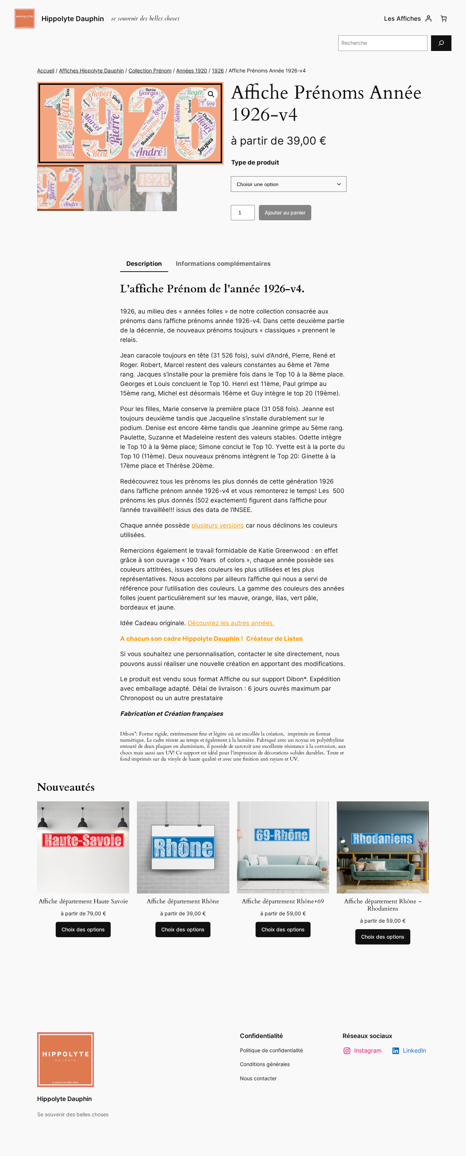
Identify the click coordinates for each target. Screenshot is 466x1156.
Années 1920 (191, 70)
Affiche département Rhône (183, 901)
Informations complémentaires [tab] (223, 263)
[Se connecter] (428, 18)
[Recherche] (441, 43)
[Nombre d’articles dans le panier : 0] (443, 18)
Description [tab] (144, 263)
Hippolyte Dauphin (73, 18)
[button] (211, 94)
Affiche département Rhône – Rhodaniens (383, 905)
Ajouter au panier (285, 212)
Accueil (45, 70)
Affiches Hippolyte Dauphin (91, 70)
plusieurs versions (217, 525)
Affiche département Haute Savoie (83, 901)
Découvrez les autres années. (231, 623)
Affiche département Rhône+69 (283, 901)
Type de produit (255, 162)
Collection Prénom (150, 70)
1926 (218, 70)
